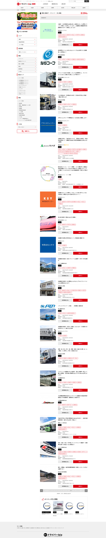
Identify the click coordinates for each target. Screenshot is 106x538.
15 (75, 490)
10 (63, 490)
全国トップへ (50, 1)
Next (81, 490)
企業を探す (63, 3)
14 (73, 490)
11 (66, 490)
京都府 (42, 7)
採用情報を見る (65, 44)
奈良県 (62, 7)
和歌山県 (73, 7)
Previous (47, 490)
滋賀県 (84, 7)
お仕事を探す (45, 3)
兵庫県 (52, 7)
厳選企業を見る (55, 3)
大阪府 (32, 7)
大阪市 (22, 7)
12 (68, 490)
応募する (80, 44)
